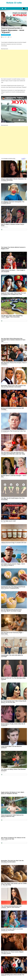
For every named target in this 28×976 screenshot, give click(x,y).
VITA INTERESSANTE (6, 34)
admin (10, 37)
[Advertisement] (14, 64)
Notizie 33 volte (14, 2)
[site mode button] (23, 8)
